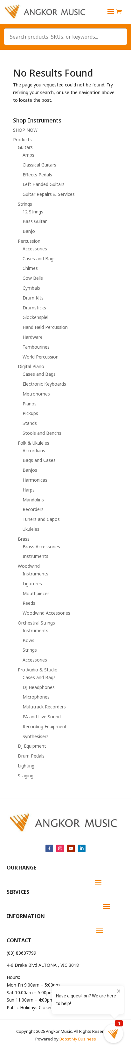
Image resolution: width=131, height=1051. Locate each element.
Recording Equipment (45, 726)
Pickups (30, 413)
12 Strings (33, 212)
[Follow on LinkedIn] (82, 848)
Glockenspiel (35, 317)
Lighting (26, 766)
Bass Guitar (35, 221)
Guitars (25, 147)
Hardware (33, 337)
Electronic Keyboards (44, 384)
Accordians (34, 451)
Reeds (29, 603)
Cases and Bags (39, 258)
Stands (30, 423)
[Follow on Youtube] (71, 848)
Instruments (35, 556)
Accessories (35, 249)
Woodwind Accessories (46, 613)
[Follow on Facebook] (49, 848)
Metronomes (36, 394)
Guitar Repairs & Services (49, 194)
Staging (25, 776)
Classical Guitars (39, 165)
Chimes (30, 268)
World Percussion (41, 357)
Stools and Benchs (42, 433)
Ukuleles (31, 529)
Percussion (29, 241)
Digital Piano (31, 366)
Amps (28, 155)
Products (22, 140)
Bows (28, 640)
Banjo (29, 231)
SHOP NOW (25, 130)
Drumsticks (34, 308)
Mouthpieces (36, 593)
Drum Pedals (31, 756)
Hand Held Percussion (45, 327)
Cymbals (31, 288)
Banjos (30, 470)
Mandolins (33, 500)
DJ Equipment (32, 746)
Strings (25, 204)
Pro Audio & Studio (38, 670)
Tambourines (36, 347)
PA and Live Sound (42, 717)
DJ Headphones (39, 687)
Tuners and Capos (41, 519)
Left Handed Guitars (44, 184)
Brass (24, 539)
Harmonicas (35, 480)
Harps (29, 490)
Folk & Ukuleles (33, 443)
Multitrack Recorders (44, 707)
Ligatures (32, 584)
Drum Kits (33, 298)
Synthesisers (36, 736)
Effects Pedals (37, 175)
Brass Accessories (41, 547)
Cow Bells (33, 278)
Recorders (33, 509)
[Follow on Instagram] (60, 848)
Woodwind (29, 566)
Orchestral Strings (36, 623)
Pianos (30, 404)
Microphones (36, 697)
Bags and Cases (39, 460)
